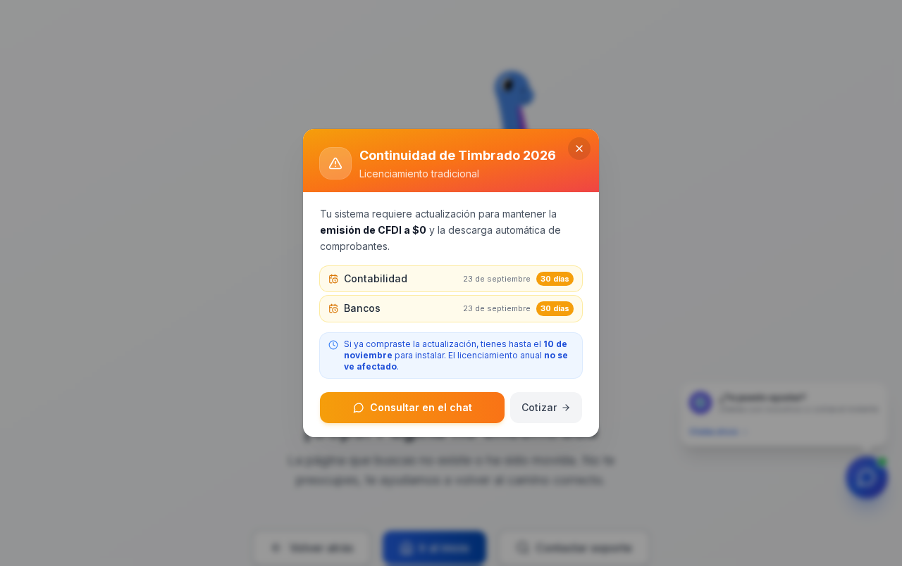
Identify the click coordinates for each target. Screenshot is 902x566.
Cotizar (539, 407)
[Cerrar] (579, 148)
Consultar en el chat (421, 407)
